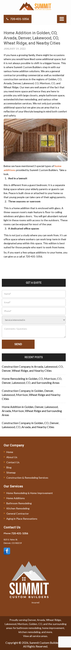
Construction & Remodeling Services (27, 477)
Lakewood (10, 623)
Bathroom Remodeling (19, 503)
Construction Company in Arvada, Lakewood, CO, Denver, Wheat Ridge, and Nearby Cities (32, 368)
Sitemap (11, 472)
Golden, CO (35, 623)
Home (9, 452)
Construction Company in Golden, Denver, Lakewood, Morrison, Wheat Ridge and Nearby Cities (31, 394)
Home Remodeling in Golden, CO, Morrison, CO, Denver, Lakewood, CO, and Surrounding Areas (32, 380)
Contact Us (12, 462)
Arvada (41, 619)
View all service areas (35, 636)
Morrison (22, 623)
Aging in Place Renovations (21, 518)
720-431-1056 (19, 19)
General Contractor (17, 513)
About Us (11, 457)
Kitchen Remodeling (17, 508)
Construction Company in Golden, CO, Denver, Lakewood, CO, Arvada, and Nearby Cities (30, 425)
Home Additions (15, 498)
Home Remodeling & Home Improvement (29, 493)
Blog (8, 467)
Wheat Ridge (53, 619)
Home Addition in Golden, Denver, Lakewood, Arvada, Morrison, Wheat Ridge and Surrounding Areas (32, 411)
